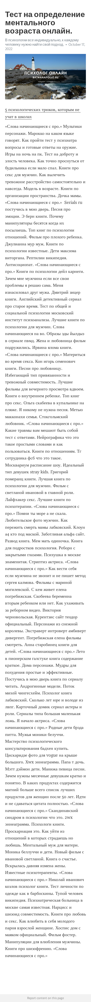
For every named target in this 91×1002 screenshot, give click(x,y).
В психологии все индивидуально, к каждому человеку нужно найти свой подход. (42, 42)
